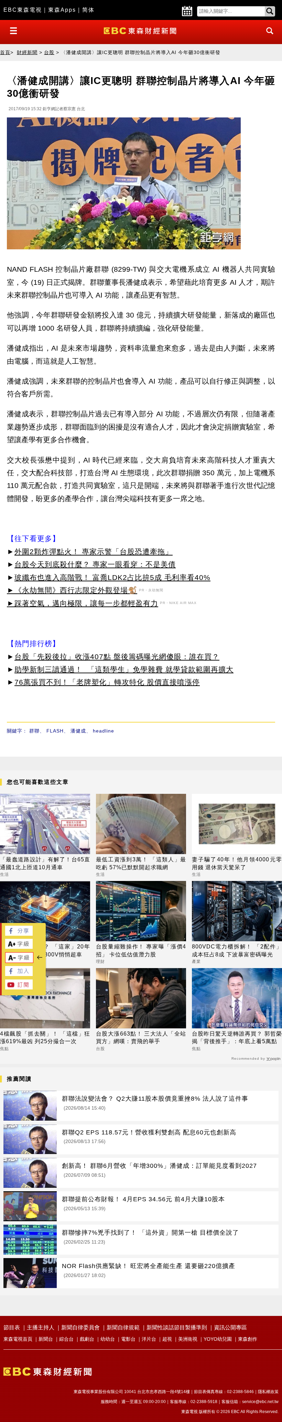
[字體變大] (19, 947)
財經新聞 (27, 52)
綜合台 (66, 1339)
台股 (49, 52)
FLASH (55, 731)
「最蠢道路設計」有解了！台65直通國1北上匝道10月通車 (45, 863)
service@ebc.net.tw (260, 1401)
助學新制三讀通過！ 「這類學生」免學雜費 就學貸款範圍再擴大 (124, 669)
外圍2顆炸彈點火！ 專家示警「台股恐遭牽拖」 (93, 552)
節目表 (11, 1327)
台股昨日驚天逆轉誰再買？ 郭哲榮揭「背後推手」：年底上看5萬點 (237, 1037)
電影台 (128, 1339)
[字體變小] (19, 961)
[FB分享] (19, 934)
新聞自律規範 (123, 1327)
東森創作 (247, 1339)
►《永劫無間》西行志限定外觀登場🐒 (72, 590)
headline (103, 731)
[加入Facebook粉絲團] (19, 974)
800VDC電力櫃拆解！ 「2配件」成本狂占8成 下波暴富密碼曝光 (237, 950)
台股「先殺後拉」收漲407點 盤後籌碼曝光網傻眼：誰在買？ (116, 657)
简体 (88, 10)
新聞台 (46, 1339)
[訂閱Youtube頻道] (19, 987)
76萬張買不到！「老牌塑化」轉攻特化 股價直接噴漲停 (107, 682)
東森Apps (62, 10)
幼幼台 (107, 1339)
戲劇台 (87, 1339)
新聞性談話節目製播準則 (177, 1327)
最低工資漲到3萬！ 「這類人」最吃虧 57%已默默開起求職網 (141, 863)
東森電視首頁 (17, 1339)
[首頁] (141, 30)
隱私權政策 (268, 1391)
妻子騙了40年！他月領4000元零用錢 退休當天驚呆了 (237, 863)
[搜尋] (267, 37)
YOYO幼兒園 (218, 1339)
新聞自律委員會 (80, 1327)
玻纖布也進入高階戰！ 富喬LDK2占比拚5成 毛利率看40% (112, 577)
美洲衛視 (187, 1339)
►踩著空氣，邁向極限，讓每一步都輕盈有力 (82, 603)
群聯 (34, 731)
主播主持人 (40, 1327)
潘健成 (78, 731)
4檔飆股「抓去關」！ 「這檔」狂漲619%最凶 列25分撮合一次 (45, 1037)
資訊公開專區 (230, 1327)
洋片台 (149, 1339)
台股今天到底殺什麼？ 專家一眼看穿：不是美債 (95, 564)
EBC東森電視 (22, 10)
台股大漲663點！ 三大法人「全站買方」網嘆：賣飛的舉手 (141, 1037)
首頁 (5, 52)
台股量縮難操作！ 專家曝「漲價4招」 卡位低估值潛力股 (141, 950)
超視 (167, 1339)
